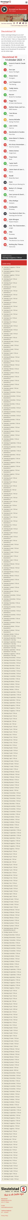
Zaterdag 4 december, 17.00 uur (12, 943)
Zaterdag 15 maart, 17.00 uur (11, 552)
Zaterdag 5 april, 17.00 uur (10, 540)
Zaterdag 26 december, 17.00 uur (12, 1073)
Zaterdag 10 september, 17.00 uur (12, 835)
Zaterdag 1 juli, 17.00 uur (10, 724)
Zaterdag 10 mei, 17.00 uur (10, 521)
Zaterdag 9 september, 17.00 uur (12, 700)
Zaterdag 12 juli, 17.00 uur (10, 486)
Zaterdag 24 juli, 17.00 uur (10, 993)
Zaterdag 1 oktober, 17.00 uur (11, 827)
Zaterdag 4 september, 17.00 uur (12, 977)
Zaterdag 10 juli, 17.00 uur (10, 998)
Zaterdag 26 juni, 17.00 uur (10, 1004)
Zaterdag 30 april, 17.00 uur (11, 886)
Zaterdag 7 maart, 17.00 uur (11, 353)
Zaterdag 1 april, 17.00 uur (10, 758)
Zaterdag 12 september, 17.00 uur (12, 1112)
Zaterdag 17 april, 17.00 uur (11, 1030)
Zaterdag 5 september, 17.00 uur (12, 1115)
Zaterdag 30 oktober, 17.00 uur (12, 956)
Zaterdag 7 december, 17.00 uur (12, 603)
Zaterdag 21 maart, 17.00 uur (11, 345)
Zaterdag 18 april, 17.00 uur (11, 329)
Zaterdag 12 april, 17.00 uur (11, 536)
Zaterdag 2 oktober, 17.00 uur (11, 966)
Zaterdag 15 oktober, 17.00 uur (12, 822)
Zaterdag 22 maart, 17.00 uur (11, 548)
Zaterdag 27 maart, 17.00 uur (11, 1038)
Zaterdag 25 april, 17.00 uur (11, 326)
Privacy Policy (4, 1215)
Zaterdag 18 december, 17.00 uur (12, 937)
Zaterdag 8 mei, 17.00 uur (10, 1022)
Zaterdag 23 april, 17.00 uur (11, 888)
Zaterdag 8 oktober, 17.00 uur (11, 825)
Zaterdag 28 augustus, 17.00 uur (12, 980)
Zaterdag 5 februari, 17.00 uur (11, 917)
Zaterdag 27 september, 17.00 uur (12, 443)
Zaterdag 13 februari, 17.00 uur (11, 1054)
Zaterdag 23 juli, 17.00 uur (10, 854)
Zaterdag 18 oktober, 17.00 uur (12, 431)
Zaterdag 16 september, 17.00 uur (12, 697)
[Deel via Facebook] (17, 23)
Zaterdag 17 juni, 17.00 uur (10, 729)
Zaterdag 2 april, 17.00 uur (10, 896)
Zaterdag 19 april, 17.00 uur (11, 532)
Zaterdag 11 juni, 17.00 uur (10, 870)
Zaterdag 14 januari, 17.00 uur (11, 787)
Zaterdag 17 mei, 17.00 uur (10, 517)
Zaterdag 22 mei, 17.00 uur (10, 1017)
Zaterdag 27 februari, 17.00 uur (11, 1049)
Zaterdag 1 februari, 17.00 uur (11, 575)
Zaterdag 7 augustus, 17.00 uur (12, 988)
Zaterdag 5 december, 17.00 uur (12, 1081)
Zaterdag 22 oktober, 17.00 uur (12, 819)
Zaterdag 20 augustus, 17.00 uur (12, 843)
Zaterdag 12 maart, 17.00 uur (11, 904)
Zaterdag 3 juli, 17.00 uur (10, 1001)
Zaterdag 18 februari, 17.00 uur (11, 774)
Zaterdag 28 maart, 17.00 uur (11, 341)
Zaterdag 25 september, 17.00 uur (12, 969)
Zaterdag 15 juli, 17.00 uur (10, 718)
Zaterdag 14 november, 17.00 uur (12, 1088)
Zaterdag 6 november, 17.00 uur (12, 953)
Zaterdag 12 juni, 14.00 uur (10, 1009)
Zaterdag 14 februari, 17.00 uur (11, 365)
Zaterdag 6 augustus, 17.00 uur (12, 848)
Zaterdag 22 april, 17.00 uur (11, 750)
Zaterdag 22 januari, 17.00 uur (11, 923)
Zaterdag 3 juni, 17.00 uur (10, 734)
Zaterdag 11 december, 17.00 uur (12, 940)
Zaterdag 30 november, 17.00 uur (12, 607)
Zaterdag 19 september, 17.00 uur (12, 1110)
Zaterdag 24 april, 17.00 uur (11, 1027)
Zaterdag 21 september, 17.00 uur (12, 642)
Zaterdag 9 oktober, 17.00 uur (11, 964)
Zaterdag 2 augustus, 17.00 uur (12, 474)
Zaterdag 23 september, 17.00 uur (12, 694)
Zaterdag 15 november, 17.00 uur (12, 415)
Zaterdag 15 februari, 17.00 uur (11, 568)
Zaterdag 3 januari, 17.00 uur (11, 388)
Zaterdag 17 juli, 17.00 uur (10, 996)
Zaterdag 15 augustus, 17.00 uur (12, 267)
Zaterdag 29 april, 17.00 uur (11, 748)
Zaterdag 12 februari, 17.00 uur (11, 915)
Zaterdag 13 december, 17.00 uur (12, 400)
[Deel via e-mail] (26, 23)
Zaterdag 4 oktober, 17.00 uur (11, 439)
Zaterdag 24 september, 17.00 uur (12, 830)
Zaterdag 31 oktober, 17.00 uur (12, 1094)
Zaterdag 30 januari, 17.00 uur (11, 1059)
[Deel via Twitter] (20, 23)
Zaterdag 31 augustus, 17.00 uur (12, 653)
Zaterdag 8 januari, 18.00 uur (11, 928)
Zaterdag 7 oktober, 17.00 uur (11, 689)
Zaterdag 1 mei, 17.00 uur (10, 1025)
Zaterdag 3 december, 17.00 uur (12, 803)
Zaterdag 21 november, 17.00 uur (12, 1086)
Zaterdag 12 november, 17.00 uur (12, 811)
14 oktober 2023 (14, 59)
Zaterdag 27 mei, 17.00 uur (10, 737)
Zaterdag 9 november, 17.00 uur (12, 618)
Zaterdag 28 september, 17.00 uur (12, 638)
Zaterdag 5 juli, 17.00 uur (10, 489)
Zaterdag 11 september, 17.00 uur (12, 974)
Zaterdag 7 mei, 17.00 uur (10, 883)
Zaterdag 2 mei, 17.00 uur (10, 322)
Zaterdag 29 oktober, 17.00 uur (12, 817)
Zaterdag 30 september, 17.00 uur (12, 692)
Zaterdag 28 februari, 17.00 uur (11, 357)
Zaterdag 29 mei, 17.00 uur (10, 1014)
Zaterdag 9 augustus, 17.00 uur (12, 470)
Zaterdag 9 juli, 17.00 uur (10, 859)
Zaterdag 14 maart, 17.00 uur (11, 349)
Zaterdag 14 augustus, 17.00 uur (12, 985)
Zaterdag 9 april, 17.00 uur (10, 894)
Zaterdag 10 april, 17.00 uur (11, 1033)
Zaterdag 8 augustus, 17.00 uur (12, 271)
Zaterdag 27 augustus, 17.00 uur (12, 840)
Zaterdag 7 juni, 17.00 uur (10, 505)
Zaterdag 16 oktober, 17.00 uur (12, 961)
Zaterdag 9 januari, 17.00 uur (11, 1067)
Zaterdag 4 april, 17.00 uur (10, 337)
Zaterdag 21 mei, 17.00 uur (10, 878)
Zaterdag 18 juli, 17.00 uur (10, 283)
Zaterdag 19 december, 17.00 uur (12, 1075)
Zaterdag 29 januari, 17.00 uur (11, 920)
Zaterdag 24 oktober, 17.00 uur (12, 1096)
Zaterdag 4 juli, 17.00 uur (10, 287)
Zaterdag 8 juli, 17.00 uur (10, 721)
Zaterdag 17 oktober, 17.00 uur (12, 1099)
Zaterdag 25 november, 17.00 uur (12, 671)
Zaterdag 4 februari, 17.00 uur (11, 779)
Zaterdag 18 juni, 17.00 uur (10, 867)
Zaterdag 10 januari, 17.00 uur (11, 384)
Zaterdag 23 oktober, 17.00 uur (12, 958)
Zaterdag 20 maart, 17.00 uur (11, 1041)
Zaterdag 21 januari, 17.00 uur (11, 785)
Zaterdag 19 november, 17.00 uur (12, 809)
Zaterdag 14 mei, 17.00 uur (10, 880)
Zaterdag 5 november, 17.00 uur (12, 814)
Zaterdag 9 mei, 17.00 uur (10, 318)
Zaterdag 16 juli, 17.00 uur (10, 856)
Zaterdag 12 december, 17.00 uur (12, 1078)
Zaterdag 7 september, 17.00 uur (12, 650)
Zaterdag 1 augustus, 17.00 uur (12, 275)
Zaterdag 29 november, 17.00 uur (12, 408)
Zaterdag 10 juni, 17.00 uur (10, 732)
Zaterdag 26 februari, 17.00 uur (11, 909)
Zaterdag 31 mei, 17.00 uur (10, 509)
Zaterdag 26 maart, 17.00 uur (11, 899)
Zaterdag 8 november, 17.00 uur (12, 419)
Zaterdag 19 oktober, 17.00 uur (12, 630)
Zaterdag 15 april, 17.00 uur (11, 753)
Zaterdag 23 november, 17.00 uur (12, 610)
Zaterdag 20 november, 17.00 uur (12, 948)
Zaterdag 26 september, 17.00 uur (12, 1107)
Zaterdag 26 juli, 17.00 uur (10, 478)
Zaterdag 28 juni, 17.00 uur (10, 493)
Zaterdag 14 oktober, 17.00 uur (12, 687)
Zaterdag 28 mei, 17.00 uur (10, 875)
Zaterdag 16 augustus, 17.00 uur (12, 466)
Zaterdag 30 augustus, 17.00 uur (12, 458)
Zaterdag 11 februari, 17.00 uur (11, 777)
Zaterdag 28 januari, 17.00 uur (11, 782)
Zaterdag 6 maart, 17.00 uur (11, 1046)
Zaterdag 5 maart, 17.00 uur (11, 907)
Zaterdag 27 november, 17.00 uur (12, 945)
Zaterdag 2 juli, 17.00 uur (10, 862)
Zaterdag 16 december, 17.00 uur (12, 663)
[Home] (5, 2)
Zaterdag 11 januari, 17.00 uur (11, 587)
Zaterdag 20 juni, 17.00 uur (10, 294)
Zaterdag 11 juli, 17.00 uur (10, 1136)
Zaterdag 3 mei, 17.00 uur (10, 525)
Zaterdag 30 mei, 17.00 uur (10, 306)
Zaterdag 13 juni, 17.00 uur (10, 298)
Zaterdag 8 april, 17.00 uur (10, 756)
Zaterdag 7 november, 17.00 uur (12, 1091)
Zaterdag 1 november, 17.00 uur (12, 423)
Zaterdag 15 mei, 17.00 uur (10, 1019)
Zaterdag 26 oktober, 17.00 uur (12, 626)
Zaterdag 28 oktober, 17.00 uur (12, 681)
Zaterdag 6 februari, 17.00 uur (11, 1057)
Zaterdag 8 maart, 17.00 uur (11, 556)
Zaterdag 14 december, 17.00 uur (12, 599)
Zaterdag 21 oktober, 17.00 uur (12, 684)
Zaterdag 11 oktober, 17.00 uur (12, 435)
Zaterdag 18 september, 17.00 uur (12, 972)
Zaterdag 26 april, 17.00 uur (11, 529)
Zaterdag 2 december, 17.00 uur (12, 668)
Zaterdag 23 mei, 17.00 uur (10, 310)
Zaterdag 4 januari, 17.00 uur (11, 591)
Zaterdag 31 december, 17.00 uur (12, 793)
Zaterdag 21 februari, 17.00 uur (11, 361)
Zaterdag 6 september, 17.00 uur (12, 454)
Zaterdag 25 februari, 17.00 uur (11, 771)
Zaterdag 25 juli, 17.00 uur (10, 279)
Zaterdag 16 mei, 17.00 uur (10, 314)
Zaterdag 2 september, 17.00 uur (12, 702)
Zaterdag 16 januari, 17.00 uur (11, 1065)
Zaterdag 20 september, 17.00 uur (12, 447)
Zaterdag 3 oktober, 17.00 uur (11, 1104)
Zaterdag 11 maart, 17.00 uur (11, 766)
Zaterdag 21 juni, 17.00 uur (10, 497)
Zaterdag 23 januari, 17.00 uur (11, 1062)
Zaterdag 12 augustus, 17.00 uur (12, 710)
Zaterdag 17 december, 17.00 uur (12, 798)
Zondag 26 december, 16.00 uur (12, 935)
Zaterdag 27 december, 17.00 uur (12, 392)
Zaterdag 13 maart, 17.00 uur (11, 1043)
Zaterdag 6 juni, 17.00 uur (10, 302)
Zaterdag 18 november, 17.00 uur (12, 673)
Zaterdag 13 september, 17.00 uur (12, 450)
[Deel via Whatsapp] (14, 23)
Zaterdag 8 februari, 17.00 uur (11, 571)
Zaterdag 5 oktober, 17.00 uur (11, 634)
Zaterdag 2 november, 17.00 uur (12, 622)
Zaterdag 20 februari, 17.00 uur (11, 1051)
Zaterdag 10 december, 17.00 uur (12, 801)
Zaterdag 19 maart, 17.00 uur (11, 901)
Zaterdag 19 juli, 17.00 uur (10, 482)
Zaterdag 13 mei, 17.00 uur (10, 742)
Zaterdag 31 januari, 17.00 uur (11, 372)
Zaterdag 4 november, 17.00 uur (12, 679)
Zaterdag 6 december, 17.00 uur (12, 404)
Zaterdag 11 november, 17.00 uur (12, 676)
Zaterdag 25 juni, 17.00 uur (10, 864)
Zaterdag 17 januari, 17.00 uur (11, 380)
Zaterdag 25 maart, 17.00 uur (11, 761)
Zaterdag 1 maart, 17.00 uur (11, 560)
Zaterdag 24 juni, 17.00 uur (10, 726)
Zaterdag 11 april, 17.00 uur (11, 333)
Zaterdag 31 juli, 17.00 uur (10, 990)
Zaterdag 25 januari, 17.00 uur (11, 579)
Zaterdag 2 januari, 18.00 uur (11, 1070)
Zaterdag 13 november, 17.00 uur (12, 950)
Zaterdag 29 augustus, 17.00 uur (12, 1118)
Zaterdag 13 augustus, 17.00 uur (12, 846)
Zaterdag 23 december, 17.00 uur (12, 660)
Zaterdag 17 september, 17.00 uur (12, 832)
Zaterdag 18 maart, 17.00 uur (11, 763)
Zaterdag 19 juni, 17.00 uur (10, 1006)
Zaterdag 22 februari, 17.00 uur (11, 564)
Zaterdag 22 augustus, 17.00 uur (12, 1120)
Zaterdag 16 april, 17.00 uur (11, 891)
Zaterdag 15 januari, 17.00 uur (11, 925)
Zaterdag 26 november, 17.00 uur (12, 806)
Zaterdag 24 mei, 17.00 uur (10, 513)
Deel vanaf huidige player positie (19, 25)
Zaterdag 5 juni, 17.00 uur (10, 1012)
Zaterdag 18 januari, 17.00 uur (11, 583)
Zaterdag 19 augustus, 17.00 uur (12, 708)
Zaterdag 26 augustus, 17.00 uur (12, 705)
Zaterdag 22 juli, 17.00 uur (10, 716)
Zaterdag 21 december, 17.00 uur (12, 595)
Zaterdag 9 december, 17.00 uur (12, 665)
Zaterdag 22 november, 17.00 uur (12, 411)
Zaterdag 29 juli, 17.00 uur (10, 713)
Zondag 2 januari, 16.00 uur (11, 932)
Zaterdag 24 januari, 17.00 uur (11, 376)
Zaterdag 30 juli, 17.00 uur (10, 851)
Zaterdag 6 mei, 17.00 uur (10, 745)
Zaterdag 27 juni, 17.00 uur (10, 290)
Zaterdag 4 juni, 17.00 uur (10, 872)
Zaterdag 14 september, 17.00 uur (12, 646)
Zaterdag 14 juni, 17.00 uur (10, 501)
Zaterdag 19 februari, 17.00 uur (11, 912)
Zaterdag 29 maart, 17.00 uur (11, 544)
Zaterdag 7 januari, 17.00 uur (11, 790)
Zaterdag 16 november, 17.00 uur (12, 614)
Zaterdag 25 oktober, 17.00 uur (12, 427)
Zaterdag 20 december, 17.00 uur (12, 396)
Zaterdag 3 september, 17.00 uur (12, 838)
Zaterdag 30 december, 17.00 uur (12, 657)
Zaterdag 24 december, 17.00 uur (12, 795)
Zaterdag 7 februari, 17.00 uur (11, 369)
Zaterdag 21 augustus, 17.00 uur (12, 982)
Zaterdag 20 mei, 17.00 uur (10, 740)
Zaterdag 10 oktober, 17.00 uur (12, 1102)
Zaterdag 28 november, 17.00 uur (12, 1083)
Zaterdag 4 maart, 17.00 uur (11, 769)
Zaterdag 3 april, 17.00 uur (10, 1035)
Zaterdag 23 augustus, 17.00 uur (12, 462)
